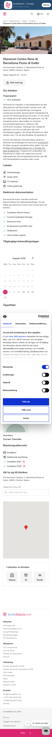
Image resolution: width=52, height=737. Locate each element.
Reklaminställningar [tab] (38, 324)
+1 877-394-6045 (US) (12, 697)
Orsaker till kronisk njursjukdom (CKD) (18, 669)
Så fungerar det (9, 626)
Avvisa (26, 418)
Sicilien (32, 21)
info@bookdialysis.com (12, 694)
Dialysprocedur (9, 682)
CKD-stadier (8, 672)
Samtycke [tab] (7, 324)
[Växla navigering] (48, 14)
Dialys (5, 679)
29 (28, 292)
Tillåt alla (26, 402)
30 (32, 292)
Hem (5, 21)
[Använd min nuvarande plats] (46, 492)
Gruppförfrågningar (10, 632)
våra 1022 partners (18, 336)
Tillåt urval (26, 410)
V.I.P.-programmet (10, 647)
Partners (6, 657)
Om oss (6, 718)
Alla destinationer (10, 638)
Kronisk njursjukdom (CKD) (13, 666)
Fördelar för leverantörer (12, 654)
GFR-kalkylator (9, 676)
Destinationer (14, 21)
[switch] (45, 375)
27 (19, 292)
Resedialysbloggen (10, 635)
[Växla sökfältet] (32, 14)
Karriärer (6, 704)
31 (5, 297)
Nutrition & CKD (9, 685)
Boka (23, 732)
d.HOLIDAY (43, 142)
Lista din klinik (8, 651)
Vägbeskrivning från (12, 487)
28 (23, 292)
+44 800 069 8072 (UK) (12, 701)
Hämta (46, 5)
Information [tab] (20, 324)
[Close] (2, 5)
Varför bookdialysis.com (12, 629)
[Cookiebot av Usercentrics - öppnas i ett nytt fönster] (38, 316)
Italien (24, 21)
